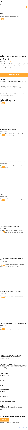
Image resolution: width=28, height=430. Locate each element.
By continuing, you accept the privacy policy (13, 416)
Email (1, 409)
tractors (2, 83)
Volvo (22, 81)
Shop (1, 13)
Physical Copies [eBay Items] (13, 81)
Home (1, 10)
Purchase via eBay (14, 74)
